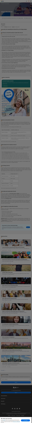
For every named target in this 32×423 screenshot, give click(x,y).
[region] (16, 420)
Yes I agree (25, 420)
